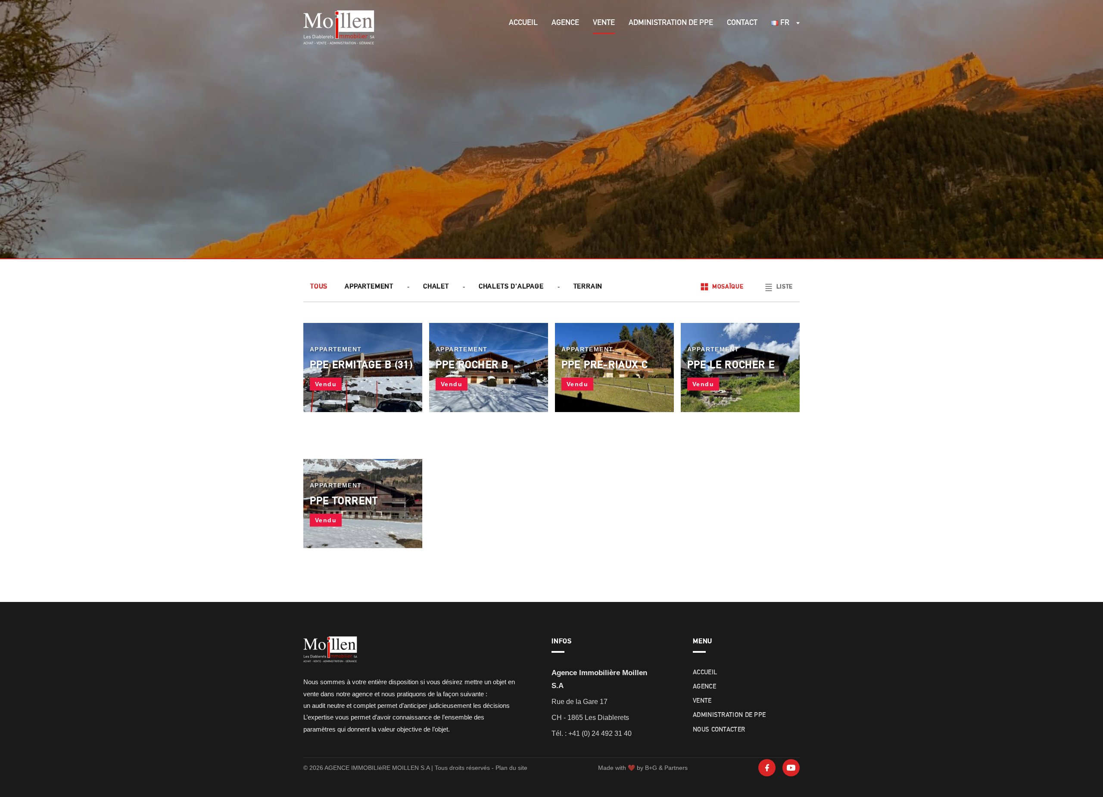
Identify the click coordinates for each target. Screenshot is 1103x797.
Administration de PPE (671, 23)
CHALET (436, 287)
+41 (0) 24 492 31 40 (600, 733)
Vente (604, 23)
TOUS (318, 287)
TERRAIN (588, 287)
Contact (742, 23)
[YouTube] (791, 767)
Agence (565, 23)
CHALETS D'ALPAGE (511, 287)
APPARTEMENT (369, 287)
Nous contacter (719, 730)
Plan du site (511, 767)
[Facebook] (767, 767)
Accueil (523, 23)
